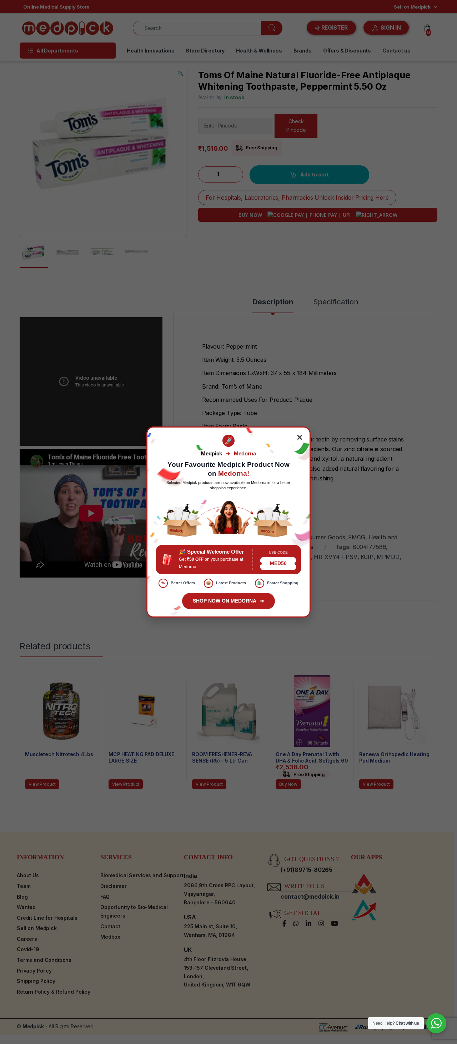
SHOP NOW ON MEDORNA (228, 601)
